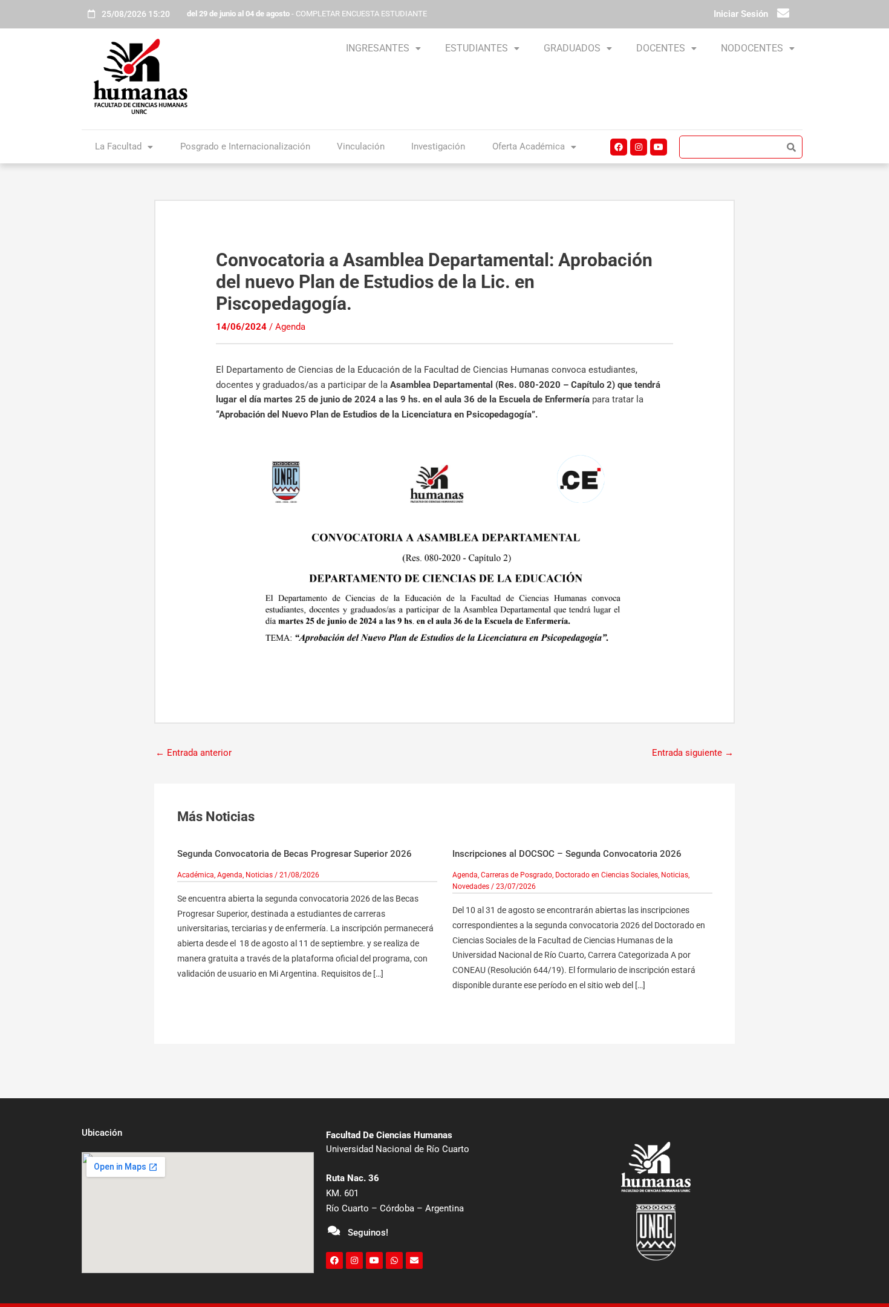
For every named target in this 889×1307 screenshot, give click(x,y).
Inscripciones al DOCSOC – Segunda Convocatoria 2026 (567, 853)
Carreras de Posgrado (516, 875)
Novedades (470, 886)
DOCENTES (660, 48)
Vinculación (361, 146)
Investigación (438, 146)
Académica (195, 875)
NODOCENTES (752, 48)
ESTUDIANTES (476, 48)
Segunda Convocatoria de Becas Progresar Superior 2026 (294, 853)
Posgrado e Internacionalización (245, 146)
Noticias (259, 875)
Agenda (290, 326)
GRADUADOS (572, 48)
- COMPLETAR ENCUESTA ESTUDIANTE (307, 13)
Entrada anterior (193, 752)
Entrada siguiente (693, 752)
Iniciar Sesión (741, 13)
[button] (383, 48)
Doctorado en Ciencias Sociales (606, 875)
